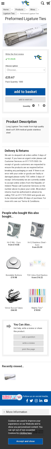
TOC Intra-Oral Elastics (37, 275)
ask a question (28, 337)
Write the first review (14, 54)
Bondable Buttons (14, 275)
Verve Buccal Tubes (14, 308)
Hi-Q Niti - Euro (14, 242)
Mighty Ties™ (37, 308)
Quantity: (27, 106)
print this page (28, 349)
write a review (28, 343)
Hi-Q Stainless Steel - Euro (37, 243)
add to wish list (25, 99)
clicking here (25, 433)
